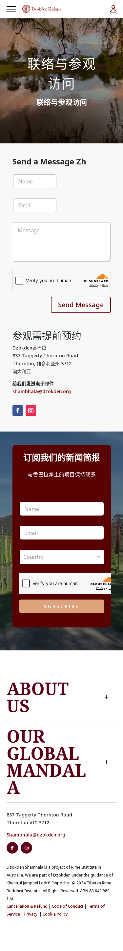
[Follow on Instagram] (31, 410)
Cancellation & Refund (27, 906)
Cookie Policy (55, 914)
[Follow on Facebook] (17, 410)
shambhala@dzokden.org (41, 391)
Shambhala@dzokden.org (36, 835)
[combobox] (61, 557)
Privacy (30, 914)
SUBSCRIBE (61, 606)
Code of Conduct (67, 906)
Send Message (81, 304)
